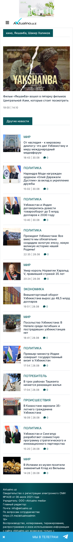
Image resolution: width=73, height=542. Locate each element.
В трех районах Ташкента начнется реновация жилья (42, 383)
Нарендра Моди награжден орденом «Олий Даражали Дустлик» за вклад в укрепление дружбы (46, 178)
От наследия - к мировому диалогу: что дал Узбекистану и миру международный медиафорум (46, 147)
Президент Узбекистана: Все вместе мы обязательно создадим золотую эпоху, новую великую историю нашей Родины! (46, 242)
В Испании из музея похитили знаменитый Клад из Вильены (44, 466)
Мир (27, 137)
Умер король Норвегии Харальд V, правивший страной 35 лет (46, 272)
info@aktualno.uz (22, 508)
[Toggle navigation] (7, 22)
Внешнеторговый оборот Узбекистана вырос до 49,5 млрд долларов (47, 298)
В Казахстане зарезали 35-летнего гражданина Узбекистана (42, 409)
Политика (32, 168)
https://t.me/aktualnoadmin (19, 515)
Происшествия (37, 400)
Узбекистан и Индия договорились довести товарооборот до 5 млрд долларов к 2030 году (41, 210)
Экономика (34, 289)
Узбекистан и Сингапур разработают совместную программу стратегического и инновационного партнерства (45, 438)
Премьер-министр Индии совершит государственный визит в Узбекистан (43, 357)
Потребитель (35, 376)
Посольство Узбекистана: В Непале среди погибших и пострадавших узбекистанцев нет (44, 327)
